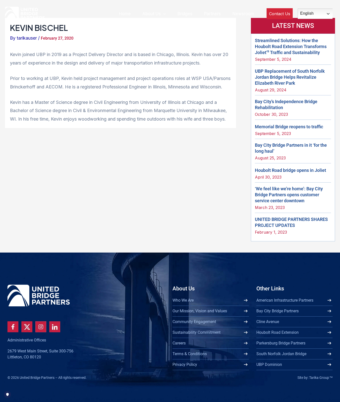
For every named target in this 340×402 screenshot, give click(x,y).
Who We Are (183, 300)
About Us (151, 13)
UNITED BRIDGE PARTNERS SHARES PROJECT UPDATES (291, 222)
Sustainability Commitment (196, 332)
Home (125, 13)
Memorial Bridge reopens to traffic (289, 126)
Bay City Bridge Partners (277, 311)
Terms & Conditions (189, 353)
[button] (163, 13)
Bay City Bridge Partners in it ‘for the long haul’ (291, 148)
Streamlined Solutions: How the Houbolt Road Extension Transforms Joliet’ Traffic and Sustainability (291, 46)
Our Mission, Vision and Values (199, 311)
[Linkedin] (54, 326)
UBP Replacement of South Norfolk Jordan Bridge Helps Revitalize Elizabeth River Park (290, 77)
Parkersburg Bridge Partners (280, 343)
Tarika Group (321, 378)
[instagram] (40, 326)
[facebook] (12, 326)
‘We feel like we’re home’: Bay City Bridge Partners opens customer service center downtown (289, 194)
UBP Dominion (269, 364)
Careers (179, 343)
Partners (212, 13)
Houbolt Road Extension (277, 332)
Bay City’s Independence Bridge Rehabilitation (286, 104)
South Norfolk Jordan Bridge (281, 353)
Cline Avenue (267, 321)
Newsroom (243, 13)
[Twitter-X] (26, 326)
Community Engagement (194, 321)
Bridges (184, 13)
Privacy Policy (184, 364)
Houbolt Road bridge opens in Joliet (290, 170)
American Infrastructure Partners (284, 300)
